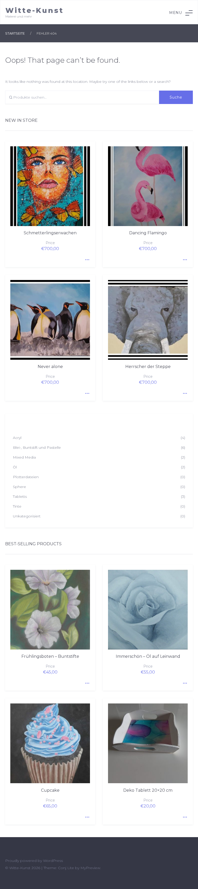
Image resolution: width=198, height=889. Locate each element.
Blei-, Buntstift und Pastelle (37, 447)
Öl (15, 467)
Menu (175, 12)
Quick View (86, 258)
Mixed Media (24, 457)
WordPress (53, 860)
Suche (176, 97)
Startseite (15, 33)
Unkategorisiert (26, 516)
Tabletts (20, 496)
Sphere (19, 486)
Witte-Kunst (34, 10)
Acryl (17, 437)
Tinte (17, 506)
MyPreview (90, 868)
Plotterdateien (26, 477)
